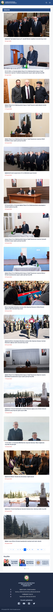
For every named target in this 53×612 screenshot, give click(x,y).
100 (38, 549)
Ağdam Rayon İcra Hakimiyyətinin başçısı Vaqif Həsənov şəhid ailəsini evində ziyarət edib (25, 105)
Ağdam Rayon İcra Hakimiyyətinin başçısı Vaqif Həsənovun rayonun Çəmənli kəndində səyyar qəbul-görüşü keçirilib (25, 240)
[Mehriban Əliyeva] (11, 562)
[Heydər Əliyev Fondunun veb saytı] (26, 562)
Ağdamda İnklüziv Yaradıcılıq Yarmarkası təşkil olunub (19, 476)
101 (41, 549)
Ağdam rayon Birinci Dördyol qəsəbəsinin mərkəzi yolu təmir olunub (23, 541)
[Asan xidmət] (42, 562)
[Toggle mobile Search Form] (46, 2)
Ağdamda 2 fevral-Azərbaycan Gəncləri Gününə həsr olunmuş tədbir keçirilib (25, 509)
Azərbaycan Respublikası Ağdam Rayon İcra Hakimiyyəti (11, 2)
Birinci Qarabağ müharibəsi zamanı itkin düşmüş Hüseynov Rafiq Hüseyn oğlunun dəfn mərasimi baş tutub (24, 307)
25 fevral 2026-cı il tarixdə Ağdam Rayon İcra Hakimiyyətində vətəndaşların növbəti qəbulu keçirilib (25, 206)
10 (32, 549)
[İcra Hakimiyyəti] (2, 2)
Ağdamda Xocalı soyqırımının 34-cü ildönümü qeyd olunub (21, 173)
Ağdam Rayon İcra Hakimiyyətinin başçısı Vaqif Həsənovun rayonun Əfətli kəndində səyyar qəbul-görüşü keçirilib (25, 139)
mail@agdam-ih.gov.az (27, 594)
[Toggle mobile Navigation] (49, 3)
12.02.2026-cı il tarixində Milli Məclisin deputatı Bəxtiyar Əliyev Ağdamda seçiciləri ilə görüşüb (24, 443)
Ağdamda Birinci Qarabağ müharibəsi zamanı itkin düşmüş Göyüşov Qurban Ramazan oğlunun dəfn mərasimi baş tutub (25, 341)
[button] (25, 568)
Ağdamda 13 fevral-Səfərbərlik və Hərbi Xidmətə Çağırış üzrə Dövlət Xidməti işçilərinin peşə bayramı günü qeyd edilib (25, 409)
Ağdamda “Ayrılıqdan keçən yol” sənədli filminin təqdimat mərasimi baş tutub (25, 39)
